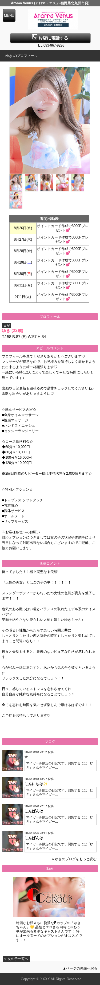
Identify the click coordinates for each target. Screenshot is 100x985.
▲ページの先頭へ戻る (80, 968)
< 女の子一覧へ (16, 959)
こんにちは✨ (36, 784)
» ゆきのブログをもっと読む (74, 859)
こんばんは (34, 811)
